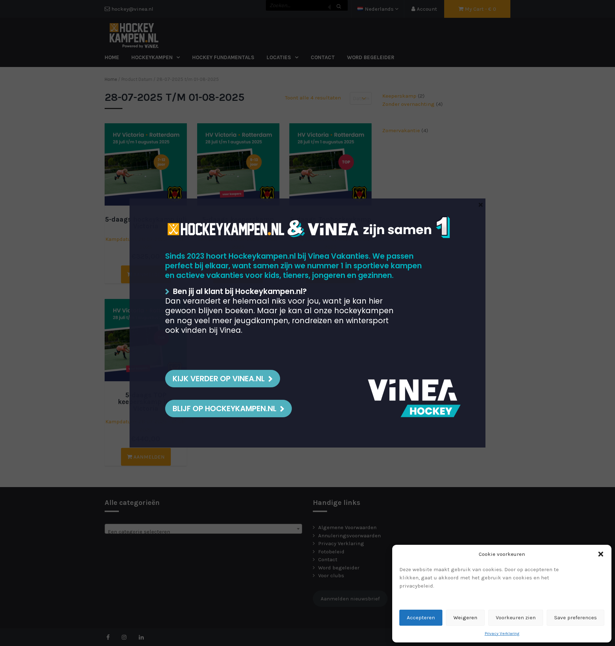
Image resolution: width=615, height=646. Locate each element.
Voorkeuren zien (516, 617)
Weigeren (465, 617)
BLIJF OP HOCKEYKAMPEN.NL (225, 408)
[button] (600, 554)
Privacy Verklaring (502, 633)
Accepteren (421, 617)
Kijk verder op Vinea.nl (219, 378)
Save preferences (575, 617)
